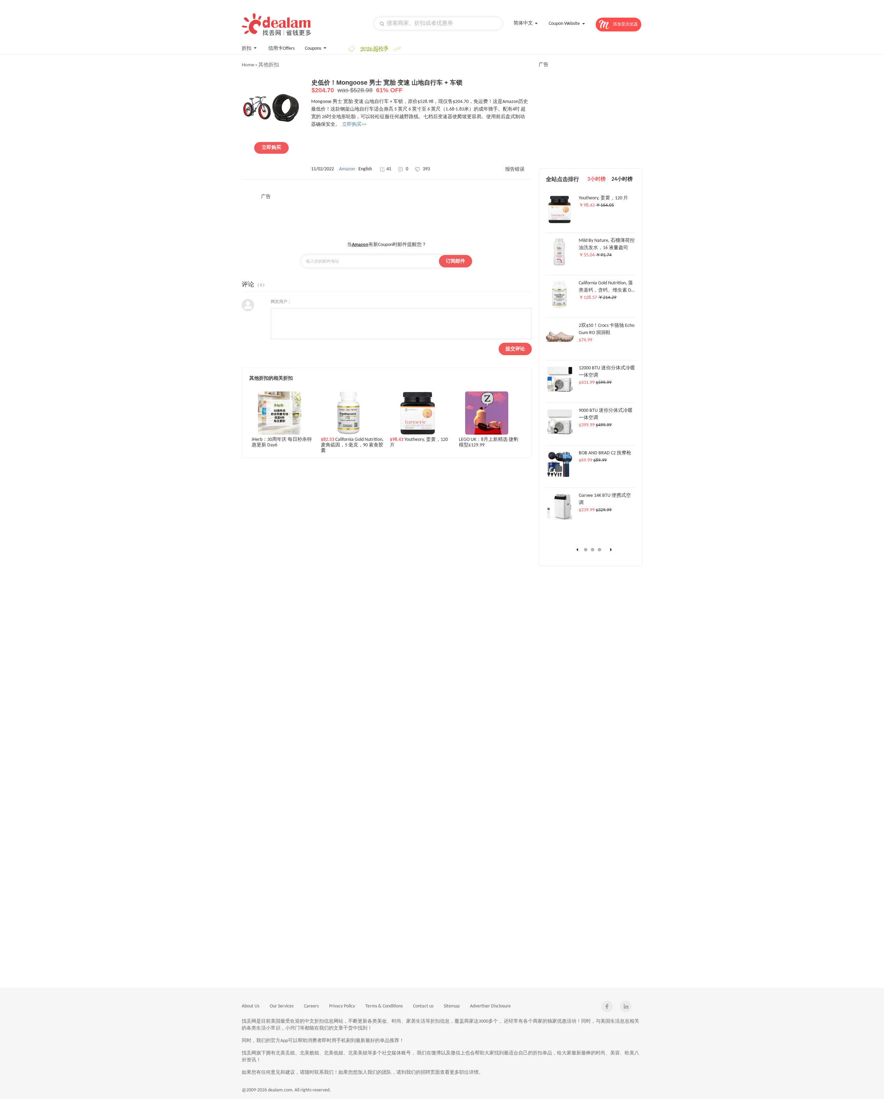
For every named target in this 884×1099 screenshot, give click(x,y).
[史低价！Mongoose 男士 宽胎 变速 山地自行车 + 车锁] (271, 135)
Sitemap (452, 1006)
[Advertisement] (386, 215)
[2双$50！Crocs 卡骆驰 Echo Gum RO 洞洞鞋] (560, 350)
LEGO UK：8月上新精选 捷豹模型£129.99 (488, 442)
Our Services (282, 1006)
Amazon (347, 169)
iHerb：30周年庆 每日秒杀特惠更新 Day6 (282, 442)
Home (248, 65)
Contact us (423, 1006)
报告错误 (515, 169)
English (365, 169)
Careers (311, 1006)
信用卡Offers (281, 48)
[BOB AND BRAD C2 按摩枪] (560, 477)
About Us (250, 1006)
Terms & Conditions (384, 1006)
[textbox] (438, 23)
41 (388, 169)
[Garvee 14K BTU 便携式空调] (560, 520)
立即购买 (271, 147)
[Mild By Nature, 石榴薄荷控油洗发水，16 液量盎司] (559, 265)
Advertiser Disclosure (490, 1006)
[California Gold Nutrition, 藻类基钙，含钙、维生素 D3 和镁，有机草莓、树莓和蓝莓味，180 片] (559, 307)
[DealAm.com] (276, 24)
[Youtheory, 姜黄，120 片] (559, 222)
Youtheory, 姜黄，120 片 (419, 442)
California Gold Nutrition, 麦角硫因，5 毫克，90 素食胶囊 (352, 445)
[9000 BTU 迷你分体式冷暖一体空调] (560, 435)
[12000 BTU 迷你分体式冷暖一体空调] (560, 392)
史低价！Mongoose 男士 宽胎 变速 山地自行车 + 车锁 (386, 86)
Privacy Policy (342, 1006)
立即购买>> (354, 124)
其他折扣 (268, 65)
